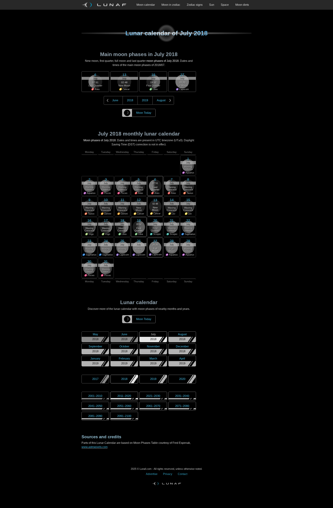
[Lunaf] (105, 5)
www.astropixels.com (95, 447)
